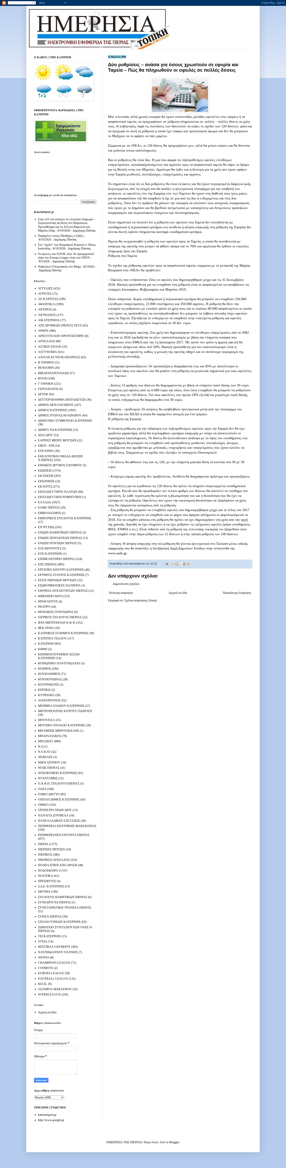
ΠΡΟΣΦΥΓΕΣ (47, 881)
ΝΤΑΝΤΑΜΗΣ (48, 778)
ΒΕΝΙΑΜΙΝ (46, 367)
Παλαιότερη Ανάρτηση (237, 592)
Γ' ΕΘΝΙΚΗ (45, 383)
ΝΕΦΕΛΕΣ (45, 757)
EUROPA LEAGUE (51, 973)
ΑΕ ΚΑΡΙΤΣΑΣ (48, 299)
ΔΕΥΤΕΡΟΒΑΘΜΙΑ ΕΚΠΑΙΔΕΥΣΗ (62, 399)
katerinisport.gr (47, 1114)
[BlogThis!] (177, 564)
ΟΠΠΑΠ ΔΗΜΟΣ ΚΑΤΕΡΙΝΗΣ (58, 799)
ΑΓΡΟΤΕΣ (45, 293)
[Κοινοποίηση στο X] (181, 564)
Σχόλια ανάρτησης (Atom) (141, 600)
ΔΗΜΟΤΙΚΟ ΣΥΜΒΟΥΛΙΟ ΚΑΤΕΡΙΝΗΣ (65, 420)
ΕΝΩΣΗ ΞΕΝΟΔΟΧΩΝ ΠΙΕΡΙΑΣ (60, 537)
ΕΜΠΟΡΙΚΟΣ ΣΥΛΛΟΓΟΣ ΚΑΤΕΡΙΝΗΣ (64, 518)
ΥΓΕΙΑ (42, 941)
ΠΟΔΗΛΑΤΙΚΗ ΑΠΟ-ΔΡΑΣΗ (57, 865)
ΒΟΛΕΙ (42, 378)
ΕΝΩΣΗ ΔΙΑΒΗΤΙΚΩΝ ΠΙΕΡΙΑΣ (60, 532)
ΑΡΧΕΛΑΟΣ (46, 341)
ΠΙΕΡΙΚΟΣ (45, 854)
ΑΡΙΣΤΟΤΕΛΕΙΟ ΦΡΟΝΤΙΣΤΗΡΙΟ (61, 336)
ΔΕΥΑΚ (43, 394)
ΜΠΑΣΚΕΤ (45, 741)
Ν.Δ (40, 746)
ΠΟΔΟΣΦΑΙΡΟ (48, 870)
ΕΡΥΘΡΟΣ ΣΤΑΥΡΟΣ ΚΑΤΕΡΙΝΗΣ (61, 575)
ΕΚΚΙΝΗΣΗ (46, 481)
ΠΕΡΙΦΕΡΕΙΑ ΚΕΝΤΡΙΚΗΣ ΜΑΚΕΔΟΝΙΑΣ (67, 826)
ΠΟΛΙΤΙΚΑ (45, 875)
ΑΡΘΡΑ (43, 330)
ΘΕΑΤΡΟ (44, 606)
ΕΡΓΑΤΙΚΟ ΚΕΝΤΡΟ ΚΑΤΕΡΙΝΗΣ (61, 569)
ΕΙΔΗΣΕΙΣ (45, 470)
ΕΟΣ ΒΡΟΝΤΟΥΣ (49, 548)
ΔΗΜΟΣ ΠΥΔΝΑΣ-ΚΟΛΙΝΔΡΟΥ (60, 415)
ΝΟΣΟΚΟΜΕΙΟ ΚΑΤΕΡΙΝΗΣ (57, 773)
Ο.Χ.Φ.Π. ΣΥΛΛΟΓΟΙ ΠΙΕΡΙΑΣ (58, 783)
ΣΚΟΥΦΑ (44, 891)
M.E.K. (42, 984)
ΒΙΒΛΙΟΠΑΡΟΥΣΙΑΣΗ (53, 373)
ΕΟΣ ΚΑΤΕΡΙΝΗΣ (50, 553)
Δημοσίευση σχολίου (126, 583)
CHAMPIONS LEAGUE (54, 962)
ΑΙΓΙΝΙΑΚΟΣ (47, 314)
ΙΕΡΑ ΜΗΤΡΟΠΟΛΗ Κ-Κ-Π (56, 622)
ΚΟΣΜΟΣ (44, 668)
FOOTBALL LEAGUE (53, 978)
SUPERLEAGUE (49, 994)
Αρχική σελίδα (177, 592)
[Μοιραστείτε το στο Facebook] (185, 564)
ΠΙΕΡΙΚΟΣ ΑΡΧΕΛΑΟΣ (54, 859)
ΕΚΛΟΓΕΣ (45, 486)
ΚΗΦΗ (42, 649)
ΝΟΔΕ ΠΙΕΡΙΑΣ (48, 767)
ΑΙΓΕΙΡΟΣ (45, 309)
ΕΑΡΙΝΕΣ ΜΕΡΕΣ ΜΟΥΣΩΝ (57, 440)
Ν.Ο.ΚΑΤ (44, 751)
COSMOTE (45, 968)
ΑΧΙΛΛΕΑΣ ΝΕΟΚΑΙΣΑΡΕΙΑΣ (59, 357)
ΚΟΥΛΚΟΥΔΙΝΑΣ (50, 679)
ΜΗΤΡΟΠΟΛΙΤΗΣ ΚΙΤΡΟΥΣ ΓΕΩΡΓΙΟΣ (65, 711)
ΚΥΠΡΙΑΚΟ (46, 695)
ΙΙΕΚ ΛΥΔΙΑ (46, 627)
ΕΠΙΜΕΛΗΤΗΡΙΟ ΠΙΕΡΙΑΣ (56, 559)
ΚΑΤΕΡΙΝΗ (46, 643)
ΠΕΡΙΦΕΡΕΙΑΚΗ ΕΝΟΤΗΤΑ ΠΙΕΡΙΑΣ (63, 835)
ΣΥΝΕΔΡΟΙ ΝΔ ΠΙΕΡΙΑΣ (54, 902)
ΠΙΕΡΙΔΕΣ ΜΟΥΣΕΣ (51, 849)
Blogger (174, 1142)
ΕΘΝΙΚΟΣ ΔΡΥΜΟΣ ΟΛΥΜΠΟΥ (60, 465)
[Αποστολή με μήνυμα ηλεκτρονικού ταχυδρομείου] (173, 564)
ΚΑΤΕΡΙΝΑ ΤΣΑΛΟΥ (52, 638)
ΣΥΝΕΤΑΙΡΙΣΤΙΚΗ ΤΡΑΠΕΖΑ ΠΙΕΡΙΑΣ (64, 907)
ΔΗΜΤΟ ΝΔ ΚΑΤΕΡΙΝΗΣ (55, 429)
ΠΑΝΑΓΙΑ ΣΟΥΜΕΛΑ (53, 815)
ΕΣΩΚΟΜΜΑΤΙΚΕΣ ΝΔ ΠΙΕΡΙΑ (59, 585)
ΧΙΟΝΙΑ (43, 957)
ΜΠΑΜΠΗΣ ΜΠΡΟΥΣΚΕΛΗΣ (58, 730)
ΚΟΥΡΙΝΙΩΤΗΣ (48, 684)
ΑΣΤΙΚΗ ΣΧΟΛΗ (49, 346)
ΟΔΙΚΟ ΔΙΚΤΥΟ (49, 794)
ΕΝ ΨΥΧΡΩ (46, 527)
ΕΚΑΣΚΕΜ (45, 475)
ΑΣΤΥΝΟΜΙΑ (47, 351)
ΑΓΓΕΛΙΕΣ (45, 288)
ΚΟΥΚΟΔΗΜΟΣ (49, 673)
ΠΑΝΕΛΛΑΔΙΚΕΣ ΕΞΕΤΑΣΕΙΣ (59, 820)
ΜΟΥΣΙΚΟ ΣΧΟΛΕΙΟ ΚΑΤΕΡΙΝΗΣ (61, 725)
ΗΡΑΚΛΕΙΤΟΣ (48, 601)
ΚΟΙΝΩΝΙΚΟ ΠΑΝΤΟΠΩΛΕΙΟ (59, 663)
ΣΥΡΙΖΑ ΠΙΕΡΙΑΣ (50, 916)
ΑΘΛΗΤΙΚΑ (46, 304)
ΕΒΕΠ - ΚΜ (46, 445)
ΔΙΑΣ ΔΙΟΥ (45, 435)
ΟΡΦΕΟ (43, 804)
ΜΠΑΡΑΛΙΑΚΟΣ (49, 736)
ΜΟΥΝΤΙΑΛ (46, 720)
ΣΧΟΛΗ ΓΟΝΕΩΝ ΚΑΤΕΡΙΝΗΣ (59, 921)
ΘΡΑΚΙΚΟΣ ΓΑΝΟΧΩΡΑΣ (55, 612)
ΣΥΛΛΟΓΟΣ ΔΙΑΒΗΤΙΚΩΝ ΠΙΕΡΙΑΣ (62, 897)
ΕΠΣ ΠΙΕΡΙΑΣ (47, 564)
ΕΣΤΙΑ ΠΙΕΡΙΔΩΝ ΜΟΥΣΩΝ (57, 580)
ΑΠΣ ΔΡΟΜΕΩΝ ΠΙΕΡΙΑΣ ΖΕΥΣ (60, 325)
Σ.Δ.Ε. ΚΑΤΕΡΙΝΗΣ (51, 886)
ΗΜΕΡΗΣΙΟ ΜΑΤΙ (50, 596)
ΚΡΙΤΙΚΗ (44, 689)
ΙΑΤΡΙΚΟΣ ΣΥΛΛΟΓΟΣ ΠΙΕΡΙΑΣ (60, 617)
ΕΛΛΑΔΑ (44, 502)
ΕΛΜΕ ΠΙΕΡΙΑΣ (49, 507)
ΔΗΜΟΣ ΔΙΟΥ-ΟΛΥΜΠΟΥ (56, 404)
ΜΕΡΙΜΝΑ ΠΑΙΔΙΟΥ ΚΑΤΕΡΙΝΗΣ (61, 705)
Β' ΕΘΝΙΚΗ (46, 362)
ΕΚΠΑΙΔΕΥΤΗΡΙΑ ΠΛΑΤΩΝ (57, 491)
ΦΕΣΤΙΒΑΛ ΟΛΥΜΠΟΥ (54, 946)
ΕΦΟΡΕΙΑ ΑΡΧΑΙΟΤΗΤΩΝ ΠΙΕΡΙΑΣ (63, 590)
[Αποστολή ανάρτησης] (166, 563)
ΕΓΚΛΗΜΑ (46, 450)
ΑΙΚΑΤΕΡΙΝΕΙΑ (49, 320)
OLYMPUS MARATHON (55, 989)
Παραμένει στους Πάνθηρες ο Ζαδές (60, 235)
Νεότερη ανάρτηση (121, 592)
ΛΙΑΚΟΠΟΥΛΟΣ (49, 700)
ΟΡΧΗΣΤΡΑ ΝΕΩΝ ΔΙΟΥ (55, 810)
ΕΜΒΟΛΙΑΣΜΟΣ (49, 513)
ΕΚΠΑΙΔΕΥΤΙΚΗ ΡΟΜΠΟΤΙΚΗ (60, 497)
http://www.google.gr (51, 1120)
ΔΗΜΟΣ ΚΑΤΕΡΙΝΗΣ (52, 410)
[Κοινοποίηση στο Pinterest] (188, 564)
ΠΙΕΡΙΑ (43, 844)
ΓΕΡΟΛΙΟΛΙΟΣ (48, 389)
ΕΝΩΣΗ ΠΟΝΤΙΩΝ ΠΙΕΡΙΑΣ (57, 543)
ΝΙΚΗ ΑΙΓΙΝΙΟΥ (49, 762)
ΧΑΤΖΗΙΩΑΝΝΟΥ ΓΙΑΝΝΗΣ (58, 952)
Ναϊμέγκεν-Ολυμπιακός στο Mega (59, 266)
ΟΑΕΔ (42, 789)
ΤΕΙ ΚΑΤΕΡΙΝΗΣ (49, 936)
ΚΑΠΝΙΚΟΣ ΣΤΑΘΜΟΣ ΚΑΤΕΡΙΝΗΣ (63, 633)
